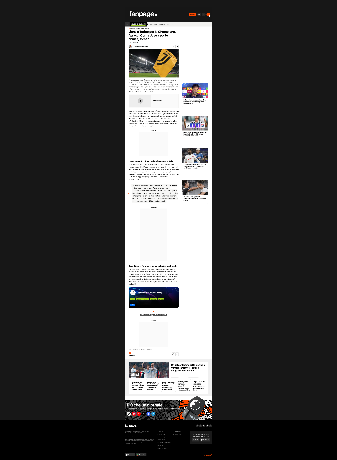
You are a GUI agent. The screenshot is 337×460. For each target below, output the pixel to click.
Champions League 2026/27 (150, 292)
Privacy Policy (161, 437)
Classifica (162, 24)
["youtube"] (139, 414)
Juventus (149, 349)
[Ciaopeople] (208, 455)
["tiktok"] (129, 414)
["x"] (144, 414)
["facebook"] (148, 414)
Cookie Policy (161, 440)
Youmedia (160, 431)
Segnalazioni (161, 434)
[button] (177, 46)
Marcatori (170, 24)
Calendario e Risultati (142, 299)
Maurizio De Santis (142, 46)
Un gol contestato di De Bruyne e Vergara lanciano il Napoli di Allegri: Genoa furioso (188, 368)
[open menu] (127, 24)
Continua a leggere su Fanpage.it (153, 315)
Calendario (153, 24)
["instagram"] (134, 414)
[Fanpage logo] (141, 14)
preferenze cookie (163, 448)
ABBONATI (192, 14)
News (132, 299)
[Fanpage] (131, 425)
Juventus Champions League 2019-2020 (140, 28)
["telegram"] (153, 414)
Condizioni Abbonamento (164, 442)
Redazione (160, 445)
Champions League (138, 24)
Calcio (130, 349)
